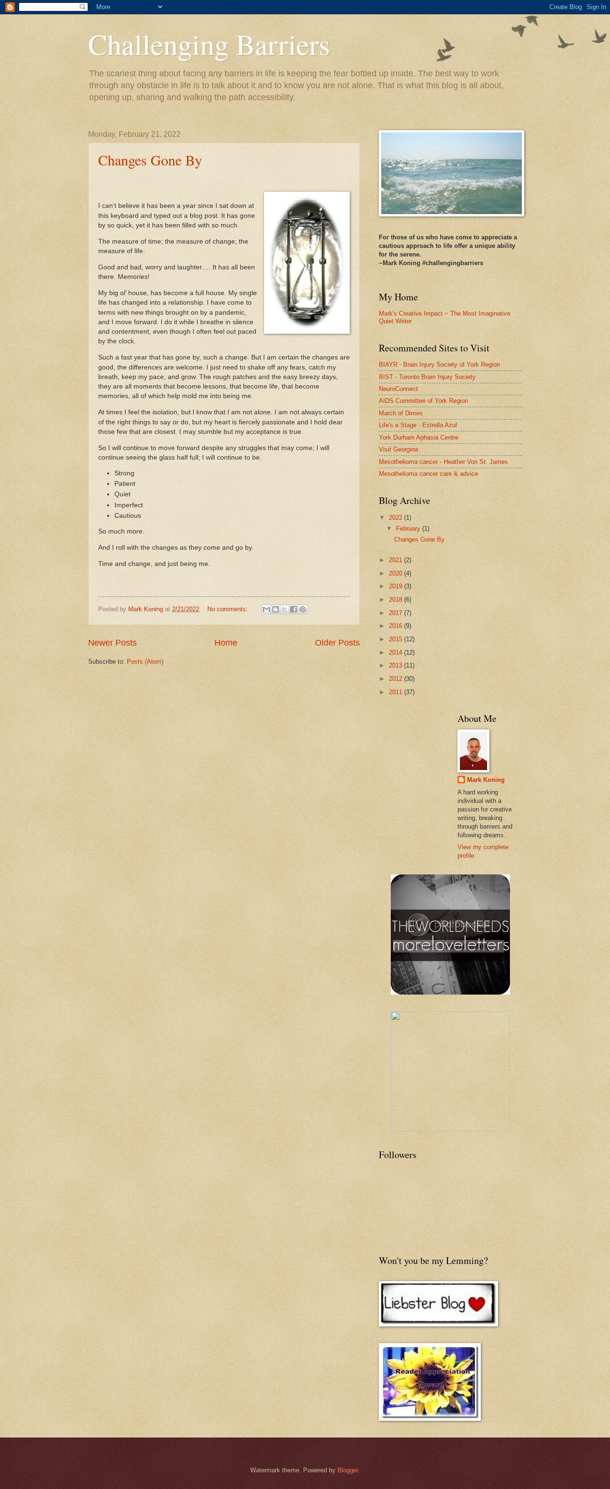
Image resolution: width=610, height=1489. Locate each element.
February (409, 528)
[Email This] (266, 609)
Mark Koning (486, 779)
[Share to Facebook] (293, 609)
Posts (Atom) (145, 661)
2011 (396, 692)
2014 (396, 652)
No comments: (228, 609)
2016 (396, 625)
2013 (396, 665)
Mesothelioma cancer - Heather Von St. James (443, 461)
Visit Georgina (398, 449)
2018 (396, 599)
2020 (396, 573)
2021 (396, 560)
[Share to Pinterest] (302, 609)
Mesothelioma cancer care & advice (428, 473)
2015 (396, 639)
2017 (396, 612)
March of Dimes (401, 413)
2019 (396, 586)
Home (225, 642)
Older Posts (337, 642)
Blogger (347, 1470)
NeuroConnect (398, 388)
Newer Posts (112, 642)
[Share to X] (284, 609)
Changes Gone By (150, 159)
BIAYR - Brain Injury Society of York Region (439, 364)
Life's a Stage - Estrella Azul (418, 425)
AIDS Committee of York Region (423, 400)
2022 (396, 517)
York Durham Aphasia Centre (418, 437)
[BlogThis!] (275, 609)
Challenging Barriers (209, 44)
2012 (396, 678)
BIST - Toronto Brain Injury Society (427, 376)
